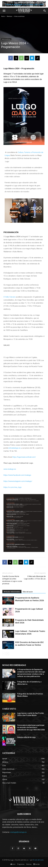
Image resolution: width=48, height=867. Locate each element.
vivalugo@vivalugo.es (18, 832)
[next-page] (7, 653)
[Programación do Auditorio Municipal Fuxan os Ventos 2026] (8, 600)
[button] (4, 11)
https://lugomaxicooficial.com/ (24, 457)
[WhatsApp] (21, 58)
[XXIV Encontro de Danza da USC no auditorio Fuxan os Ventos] (8, 645)
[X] (16, 58)
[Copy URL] (37, 58)
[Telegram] (32, 58)
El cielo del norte (38, 860)
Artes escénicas (19, 16)
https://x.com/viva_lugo (12, 487)
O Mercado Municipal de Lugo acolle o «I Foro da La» (35, 577)
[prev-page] (3, 653)
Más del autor (28, 592)
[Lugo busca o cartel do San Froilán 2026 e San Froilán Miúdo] (8, 717)
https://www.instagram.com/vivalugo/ (17, 481)
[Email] (26, 58)
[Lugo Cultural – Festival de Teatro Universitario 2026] (8, 634)
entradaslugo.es (14, 448)
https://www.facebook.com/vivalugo (17, 475)
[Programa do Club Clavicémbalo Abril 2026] (8, 623)
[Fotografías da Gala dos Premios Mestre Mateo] (8, 697)
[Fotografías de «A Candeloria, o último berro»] (8, 685)
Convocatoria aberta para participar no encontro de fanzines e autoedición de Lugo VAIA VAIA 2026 (31, 727)
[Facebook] (10, 58)
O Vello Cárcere (9, 297)
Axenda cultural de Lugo (26, 737)
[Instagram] (18, 848)
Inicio (3, 16)
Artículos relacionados (12, 592)
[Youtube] (35, 848)
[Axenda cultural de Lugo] (8, 741)
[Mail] (24, 848)
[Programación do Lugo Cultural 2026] (8, 612)
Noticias (9, 16)
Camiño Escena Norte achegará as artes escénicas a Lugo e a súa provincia (12, 580)
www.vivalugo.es (9, 469)
